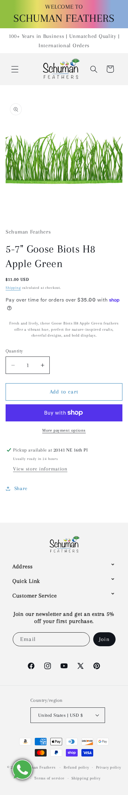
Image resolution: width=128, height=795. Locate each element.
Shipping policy (86, 778)
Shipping (13, 288)
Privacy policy (108, 767)
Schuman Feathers (38, 767)
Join (104, 639)
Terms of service (49, 778)
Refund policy (76, 767)
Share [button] (21, 488)
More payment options (64, 430)
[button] (15, 69)
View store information (40, 469)
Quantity (14, 351)
